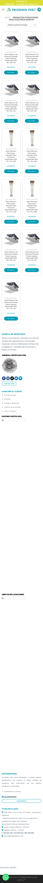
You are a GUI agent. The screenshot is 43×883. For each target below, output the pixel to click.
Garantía (7, 399)
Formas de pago (10, 395)
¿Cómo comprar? (10, 411)
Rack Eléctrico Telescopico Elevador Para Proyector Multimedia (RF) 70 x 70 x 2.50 (11, 206)
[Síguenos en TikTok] (12, 378)
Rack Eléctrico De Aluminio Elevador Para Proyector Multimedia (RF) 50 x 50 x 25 (11, 107)
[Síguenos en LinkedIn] (20, 378)
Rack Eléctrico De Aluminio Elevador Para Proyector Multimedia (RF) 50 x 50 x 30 (32, 58)
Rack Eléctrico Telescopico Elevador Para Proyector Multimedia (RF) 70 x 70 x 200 (32, 156)
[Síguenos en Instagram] (8, 378)
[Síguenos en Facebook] (4, 378)
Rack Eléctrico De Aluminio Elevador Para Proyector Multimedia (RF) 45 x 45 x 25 (11, 58)
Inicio (7, 17)
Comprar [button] (11, 72)
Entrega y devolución (11, 403)
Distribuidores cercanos (12, 791)
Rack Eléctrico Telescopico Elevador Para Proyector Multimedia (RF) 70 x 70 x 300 (32, 206)
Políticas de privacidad (12, 407)
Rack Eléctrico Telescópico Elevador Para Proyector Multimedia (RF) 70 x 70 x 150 (11, 156)
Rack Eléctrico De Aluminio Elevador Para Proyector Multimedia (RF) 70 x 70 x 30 (32, 256)
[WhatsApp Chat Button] (5, 877)
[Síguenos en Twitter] (16, 378)
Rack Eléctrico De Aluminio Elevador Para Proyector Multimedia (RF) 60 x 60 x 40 (11, 256)
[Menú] (3, 9)
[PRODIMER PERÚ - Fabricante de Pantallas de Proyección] (21, 9)
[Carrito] (39, 9)
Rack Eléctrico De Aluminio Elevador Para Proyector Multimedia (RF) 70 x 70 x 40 (11, 304)
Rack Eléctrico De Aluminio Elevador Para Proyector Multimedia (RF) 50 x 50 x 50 (32, 107)
